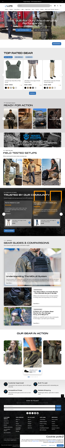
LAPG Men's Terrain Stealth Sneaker (33, 370)
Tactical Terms (55, 425)
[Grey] (10, 87)
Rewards (29, 423)
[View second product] (19, 176)
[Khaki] (52, 87)
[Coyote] (49, 87)
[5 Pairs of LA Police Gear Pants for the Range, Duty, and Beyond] (18, 316)
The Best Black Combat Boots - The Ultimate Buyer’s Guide (45, 292)
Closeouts (42, 425)
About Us (18, 419)
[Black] (5, 87)
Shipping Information (8, 427)
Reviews (53, 421)
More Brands (56, 43)
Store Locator (55, 419)
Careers (53, 423)
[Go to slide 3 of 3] (3, 118)
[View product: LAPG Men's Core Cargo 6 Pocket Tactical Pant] (32, 69)
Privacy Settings (52, 441)
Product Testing (43, 423)
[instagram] (30, 413)
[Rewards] (55, 5)
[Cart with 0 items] (60, 5)
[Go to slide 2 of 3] (3, 1)
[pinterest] (35, 413)
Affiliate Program (43, 421)
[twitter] (32, 413)
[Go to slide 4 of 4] (3, 352)
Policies (17, 423)
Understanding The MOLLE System (26, 276)
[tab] (8, 57)
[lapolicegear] (9, 6)
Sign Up (58, 406)
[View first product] (8, 166)
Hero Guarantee (7, 432)
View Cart (30, 427)
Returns (5, 425)
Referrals (29, 425)
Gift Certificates (43, 430)
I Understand (60, 445)
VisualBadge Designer (44, 427)
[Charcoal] (32, 87)
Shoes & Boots (25, 118)
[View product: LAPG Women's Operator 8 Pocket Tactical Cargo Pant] (52, 69)
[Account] (57, 5)
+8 (35, 87)
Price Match (6, 423)
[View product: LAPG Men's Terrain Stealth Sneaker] (26, 371)
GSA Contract (18, 425)
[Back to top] (62, 395)
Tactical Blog (42, 419)
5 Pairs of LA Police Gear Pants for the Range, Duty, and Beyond (43, 313)
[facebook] (27, 413)
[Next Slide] (61, 74)
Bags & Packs (40, 119)
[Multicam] (13, 87)
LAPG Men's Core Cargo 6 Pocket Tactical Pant (19, 221)
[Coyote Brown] (8, 87)
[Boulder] (27, 87)
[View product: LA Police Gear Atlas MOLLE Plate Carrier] (13, 69)
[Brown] (30, 87)
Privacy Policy (35, 441)
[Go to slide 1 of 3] (62, 1)
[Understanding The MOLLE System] (32, 267)
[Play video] (6, 339)
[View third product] (30, 177)
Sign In (29, 419)
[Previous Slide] (3, 74)
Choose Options (29, 223)
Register (29, 421)
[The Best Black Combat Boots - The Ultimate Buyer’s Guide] (18, 296)
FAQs (17, 421)
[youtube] (38, 413)
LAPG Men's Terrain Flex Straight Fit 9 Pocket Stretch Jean (48, 221)
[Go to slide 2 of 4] (61, 352)
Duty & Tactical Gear (54, 118)
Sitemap (17, 431)
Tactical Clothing (10, 118)
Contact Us (6, 420)
